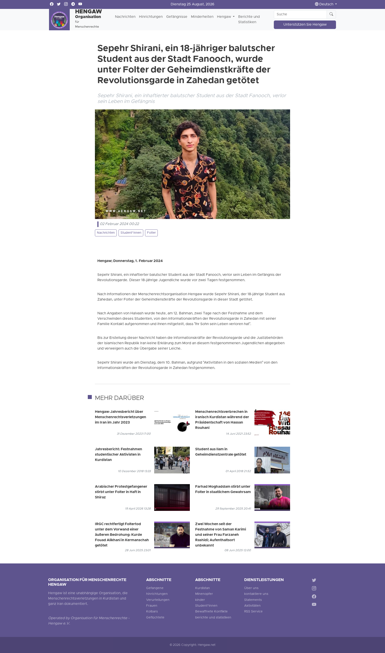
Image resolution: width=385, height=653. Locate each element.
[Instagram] (315, 589)
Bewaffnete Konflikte (211, 612)
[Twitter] (315, 581)
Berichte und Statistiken (249, 20)
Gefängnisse (176, 17)
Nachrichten (125, 17)
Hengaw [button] (224, 17)
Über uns (251, 588)
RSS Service (253, 612)
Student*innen (131, 233)
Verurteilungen (158, 600)
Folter (151, 233)
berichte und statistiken (213, 618)
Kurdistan (202, 588)
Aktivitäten (252, 606)
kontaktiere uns (256, 594)
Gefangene (155, 588)
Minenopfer (204, 594)
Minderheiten (202, 17)
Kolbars (152, 612)
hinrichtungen (157, 594)
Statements (253, 600)
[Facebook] (315, 597)
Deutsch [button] (326, 4)
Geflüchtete (155, 618)
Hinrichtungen (151, 17)
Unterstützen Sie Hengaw (305, 25)
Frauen (151, 606)
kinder (200, 600)
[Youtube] (315, 605)
